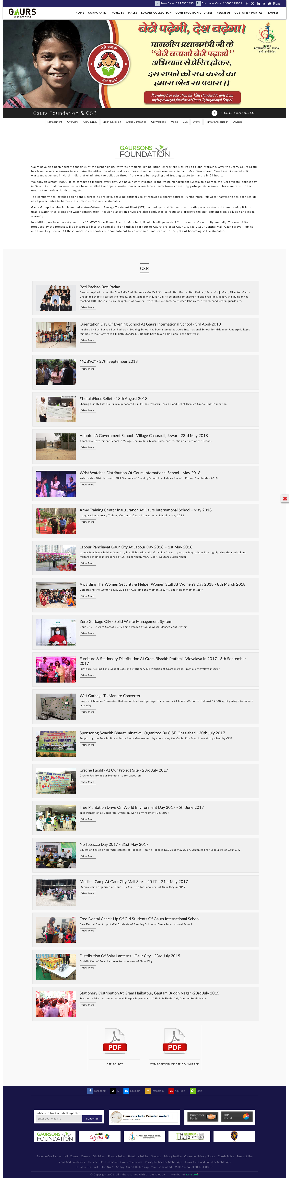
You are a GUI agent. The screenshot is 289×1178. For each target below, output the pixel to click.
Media (174, 122)
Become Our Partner (49, 1156)
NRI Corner (71, 1156)
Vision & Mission (111, 122)
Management (54, 122)
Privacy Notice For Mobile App (163, 1162)
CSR (185, 122)
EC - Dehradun (108, 1162)
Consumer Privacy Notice (199, 1156)
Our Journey (90, 122)
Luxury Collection (156, 13)
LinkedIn (134, 1091)
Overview (72, 122)
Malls (132, 13)
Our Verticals (158, 122)
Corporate (97, 13)
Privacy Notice (172, 1156)
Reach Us (223, 13)
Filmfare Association (217, 122)
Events (197, 122)
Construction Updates (194, 13)
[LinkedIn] (258, 3)
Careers (85, 1156)
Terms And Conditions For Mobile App (208, 1162)
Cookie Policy (226, 1156)
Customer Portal (248, 13)
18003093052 (232, 3)
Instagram (157, 1091)
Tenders (92, 1162)
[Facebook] (246, 3)
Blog (199, 1091)
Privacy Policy (116, 1156)
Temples (272, 13)
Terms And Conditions (71, 1162)
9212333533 (185, 3)
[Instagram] (263, 3)
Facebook (99, 1091)
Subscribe (92, 1118)
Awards (237, 122)
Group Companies (136, 122)
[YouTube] (269, 3)
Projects (117, 13)
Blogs (276, 3)
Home (79, 13)
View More (87, 307)
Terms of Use (244, 1156)
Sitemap (156, 1156)
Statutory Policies (137, 1156)
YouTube (179, 1091)
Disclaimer (99, 1156)
